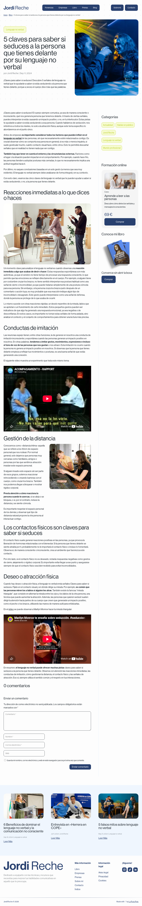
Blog (95, 8)
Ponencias (49, 8)
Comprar (120, 221)
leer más (8, 841)
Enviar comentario (80, 766)
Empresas (63, 8)
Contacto (131, 8)
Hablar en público (125, 125)
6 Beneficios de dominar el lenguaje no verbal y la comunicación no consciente (23, 827)
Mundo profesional (112, 147)
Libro (74, 8)
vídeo (11, 609)
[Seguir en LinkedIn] (135, 869)
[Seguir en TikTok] (130, 869)
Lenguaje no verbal (15, 29)
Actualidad (108, 125)
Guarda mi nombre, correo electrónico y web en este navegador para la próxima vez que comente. (45, 760)
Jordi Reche (12, 73)
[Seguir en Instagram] (124, 869)
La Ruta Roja (133, 901)
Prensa (85, 8)
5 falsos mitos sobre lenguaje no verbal (118, 826)
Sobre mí (117, 8)
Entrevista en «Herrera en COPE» (68, 826)
